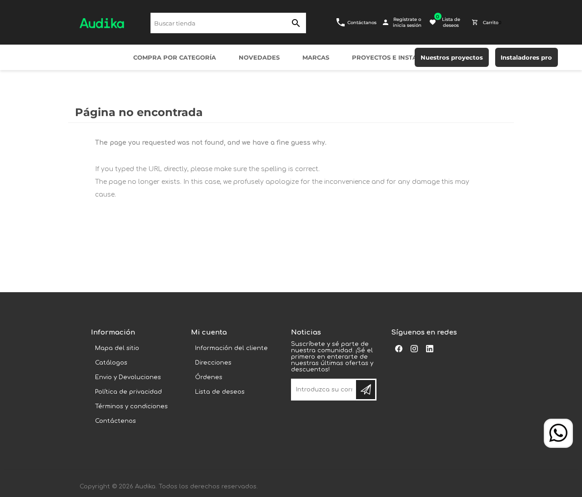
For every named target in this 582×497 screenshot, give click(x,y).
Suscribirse (365, 389)
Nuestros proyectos (452, 57)
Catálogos (111, 363)
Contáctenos (115, 421)
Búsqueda (296, 23)
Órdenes (208, 377)
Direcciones (213, 363)
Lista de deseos (220, 392)
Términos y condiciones (131, 406)
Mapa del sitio (117, 348)
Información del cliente (231, 348)
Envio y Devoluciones (128, 377)
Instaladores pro (526, 57)
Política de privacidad (128, 392)
